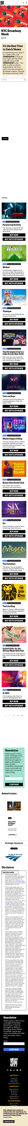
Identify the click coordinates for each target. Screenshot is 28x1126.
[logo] (2, 2)
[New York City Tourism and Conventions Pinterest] (20, 1070)
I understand (9, 1121)
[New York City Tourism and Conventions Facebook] (11, 1070)
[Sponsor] (14, 858)
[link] (18, 880)
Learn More (11, 834)
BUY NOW (14, 235)
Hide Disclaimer (10, 872)
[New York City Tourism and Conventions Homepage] (14, 1062)
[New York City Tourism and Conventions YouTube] (17, 1070)
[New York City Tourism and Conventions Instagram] (7, 1070)
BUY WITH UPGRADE (14, 239)
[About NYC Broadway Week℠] (14, 806)
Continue (14, 784)
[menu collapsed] (26, 3)
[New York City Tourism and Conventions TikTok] (14, 1070)
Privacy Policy (7, 1117)
